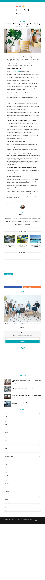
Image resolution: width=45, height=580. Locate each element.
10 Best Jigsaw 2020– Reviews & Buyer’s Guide (22, 479)
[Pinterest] (3, 65)
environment (22, 21)
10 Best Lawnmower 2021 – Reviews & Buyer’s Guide (22, 391)
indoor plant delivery (16, 71)
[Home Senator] (23, 9)
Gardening (22, 388)
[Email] (3, 68)
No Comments (26, 26)
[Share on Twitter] (3, 62)
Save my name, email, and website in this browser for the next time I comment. (18, 271)
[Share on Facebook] (3, 59)
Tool (22, 476)
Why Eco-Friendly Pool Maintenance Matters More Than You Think (35, 245)
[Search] (36, 1)
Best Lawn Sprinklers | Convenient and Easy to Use (22, 435)
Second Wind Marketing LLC (28, 519)
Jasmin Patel (22, 214)
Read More (22, 327)
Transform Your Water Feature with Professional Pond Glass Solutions (9, 245)
